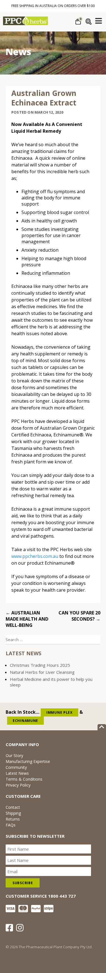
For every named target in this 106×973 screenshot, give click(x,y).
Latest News (17, 773)
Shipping (13, 813)
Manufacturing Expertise (28, 761)
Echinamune (25, 720)
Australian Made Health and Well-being (27, 619)
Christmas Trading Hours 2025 (40, 665)
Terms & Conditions (24, 779)
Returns (13, 819)
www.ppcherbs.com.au (34, 556)
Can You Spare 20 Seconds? (79, 616)
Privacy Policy (18, 785)
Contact (13, 807)
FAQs (11, 825)
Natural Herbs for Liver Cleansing (42, 672)
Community (16, 767)
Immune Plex (59, 712)
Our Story (14, 755)
